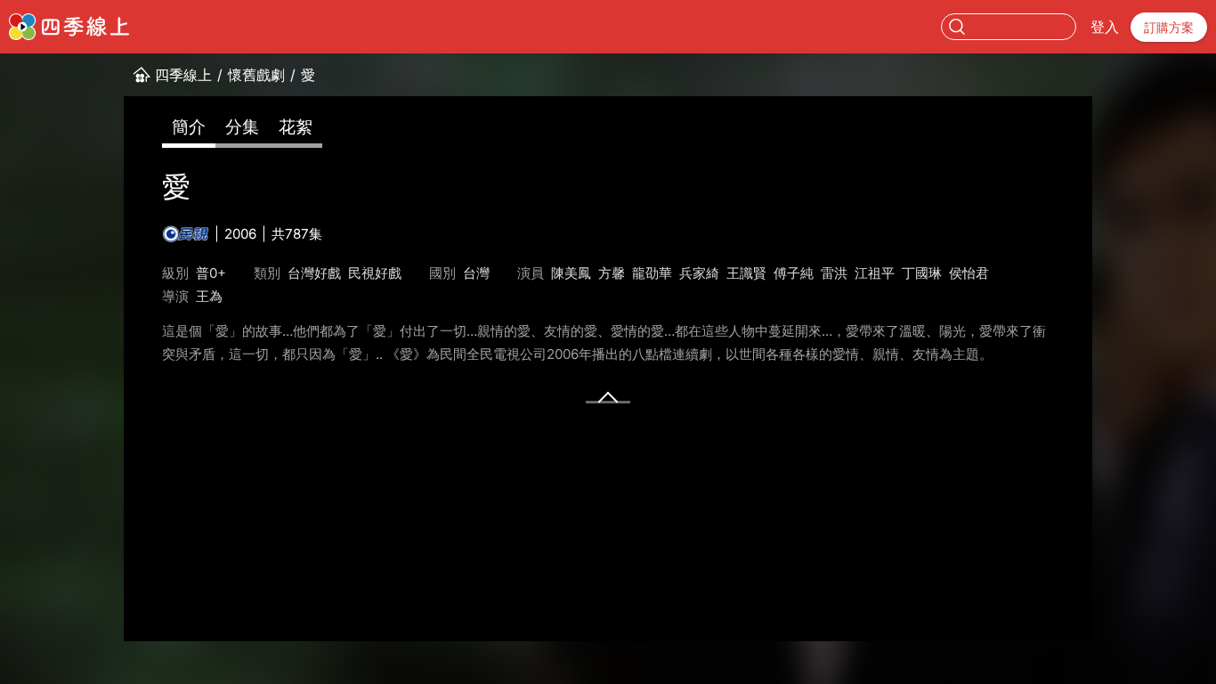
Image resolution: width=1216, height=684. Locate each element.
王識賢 (746, 273)
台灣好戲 (314, 273)
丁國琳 (922, 273)
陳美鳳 (571, 273)
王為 (209, 296)
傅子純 (794, 273)
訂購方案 (1169, 27)
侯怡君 (969, 273)
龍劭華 (652, 273)
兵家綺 (699, 273)
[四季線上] (69, 27)
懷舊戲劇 (256, 75)
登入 (1104, 27)
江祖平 (875, 273)
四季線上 (183, 75)
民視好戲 (374, 273)
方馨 (611, 273)
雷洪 (834, 273)
